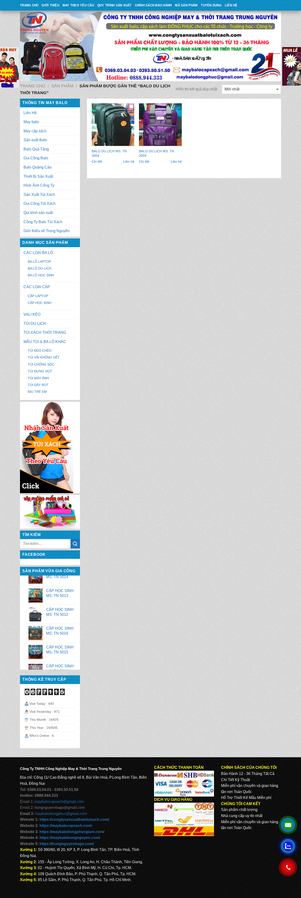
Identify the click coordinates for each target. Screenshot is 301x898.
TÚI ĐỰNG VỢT (40, 371)
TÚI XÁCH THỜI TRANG (45, 332)
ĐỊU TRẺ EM (37, 392)
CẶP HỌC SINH (39, 303)
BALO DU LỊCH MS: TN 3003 (156, 153)
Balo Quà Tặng (36, 149)
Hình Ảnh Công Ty (39, 185)
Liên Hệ (231, 5)
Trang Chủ (29, 5)
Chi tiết (97, 161)
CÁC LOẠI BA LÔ (38, 253)
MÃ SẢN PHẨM (186, 5)
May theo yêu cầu (78, 5)
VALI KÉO (32, 314)
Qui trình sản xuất (38, 213)
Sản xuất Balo (35, 140)
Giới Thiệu (50, 5)
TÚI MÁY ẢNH (38, 378)
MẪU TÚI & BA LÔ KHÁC (45, 342)
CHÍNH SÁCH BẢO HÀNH (153, 5)
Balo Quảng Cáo (37, 167)
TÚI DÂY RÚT (38, 385)
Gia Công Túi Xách (39, 203)
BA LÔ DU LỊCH (39, 268)
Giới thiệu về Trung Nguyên (47, 231)
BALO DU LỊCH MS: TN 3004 (109, 153)
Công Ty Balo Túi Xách (43, 222)
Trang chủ (32, 85)
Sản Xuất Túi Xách (39, 195)
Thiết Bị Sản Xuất (38, 176)
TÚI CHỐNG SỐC (41, 364)
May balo (31, 122)
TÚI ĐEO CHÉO (39, 350)
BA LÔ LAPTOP (39, 261)
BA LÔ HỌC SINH (41, 275)
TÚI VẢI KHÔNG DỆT (44, 357)
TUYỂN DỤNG (211, 5)
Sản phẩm (62, 85)
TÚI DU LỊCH (35, 324)
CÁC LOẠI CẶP (37, 287)
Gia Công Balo (36, 158)
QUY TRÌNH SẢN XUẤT (114, 5)
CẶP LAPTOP (38, 296)
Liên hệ (128, 161)
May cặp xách (35, 131)
